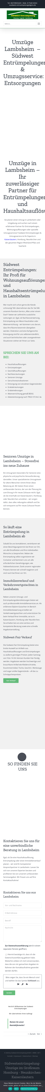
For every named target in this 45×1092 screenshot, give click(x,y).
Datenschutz (27, 1056)
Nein (16, 1089)
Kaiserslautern (10, 239)
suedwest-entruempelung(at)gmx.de (22, 5)
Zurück (32, 1034)
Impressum (17, 1056)
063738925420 (16, 3)
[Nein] (42, 1086)
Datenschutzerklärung (29, 1089)
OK (10, 1089)
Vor (38, 1034)
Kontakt (10, 1056)
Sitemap (35, 1056)
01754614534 (32, 3)
